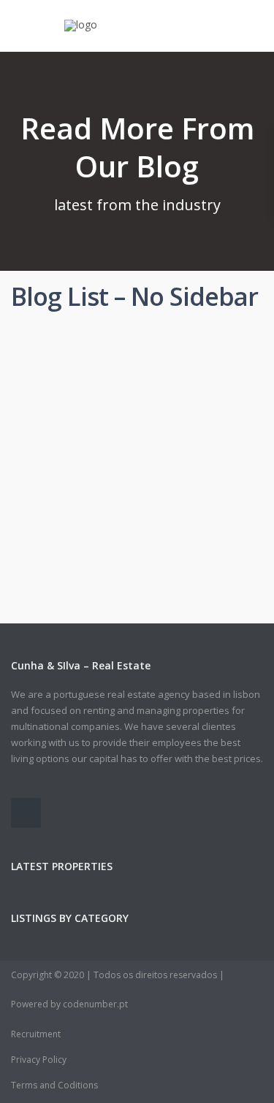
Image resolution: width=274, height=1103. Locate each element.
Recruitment (36, 1034)
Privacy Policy (38, 1059)
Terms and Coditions (54, 1085)
